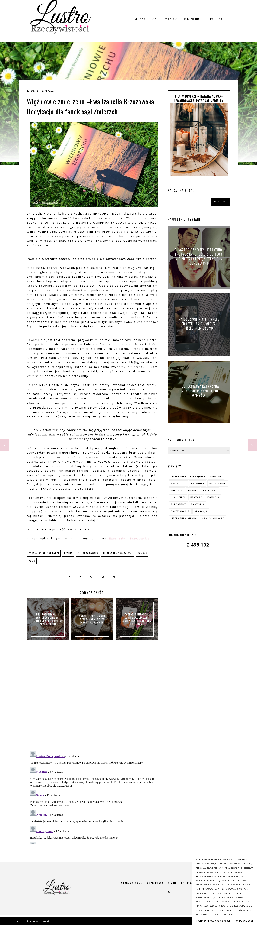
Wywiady (171, 19)
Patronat (217, 19)
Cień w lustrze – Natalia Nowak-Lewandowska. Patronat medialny (199, 98)
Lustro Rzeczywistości (40, 921)
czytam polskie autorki (44, 553)
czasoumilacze (213, 518)
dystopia (197, 504)
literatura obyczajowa (118, 553)
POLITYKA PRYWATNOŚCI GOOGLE (213, 921)
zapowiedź (178, 504)
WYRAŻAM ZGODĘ (244, 921)
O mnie (172, 883)
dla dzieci (178, 497)
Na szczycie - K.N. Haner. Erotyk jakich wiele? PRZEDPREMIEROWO (199, 323)
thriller (177, 490)
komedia (213, 497)
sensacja (201, 511)
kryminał (197, 483)
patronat (210, 490)
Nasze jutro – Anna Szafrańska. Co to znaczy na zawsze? (92, 619)
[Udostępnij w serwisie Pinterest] (114, 576)
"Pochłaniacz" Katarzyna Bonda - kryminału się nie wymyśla (199, 390)
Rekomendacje (194, 19)
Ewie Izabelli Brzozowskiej (130, 538)
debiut (68, 553)
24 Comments (51, 91)
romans (142, 553)
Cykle (155, 19)
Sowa (32, 561)
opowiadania (180, 511)
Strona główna (131, 883)
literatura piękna (184, 518)
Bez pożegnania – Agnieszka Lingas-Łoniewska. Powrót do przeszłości (48, 619)
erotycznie (217, 483)
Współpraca (155, 883)
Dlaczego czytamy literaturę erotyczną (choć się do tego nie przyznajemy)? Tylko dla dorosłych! (199, 256)
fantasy (196, 497)
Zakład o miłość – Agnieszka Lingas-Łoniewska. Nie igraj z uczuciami (137, 619)
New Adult (178, 483)
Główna (139, 19)
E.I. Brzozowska (88, 553)
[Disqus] (92, 699)
